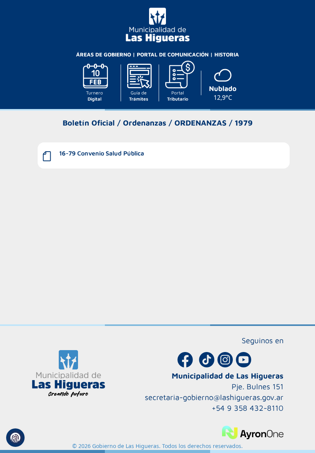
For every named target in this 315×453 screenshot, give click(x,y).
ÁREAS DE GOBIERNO (104, 54)
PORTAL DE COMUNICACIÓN (173, 54)
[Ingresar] (15, 437)
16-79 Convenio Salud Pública (101, 153)
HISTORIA (226, 54)
